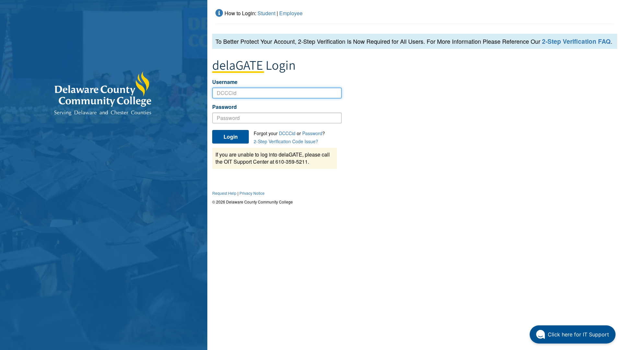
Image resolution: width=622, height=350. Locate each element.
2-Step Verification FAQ (576, 41)
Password (224, 107)
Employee (291, 13)
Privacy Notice (252, 193)
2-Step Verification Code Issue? (286, 141)
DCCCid (287, 133)
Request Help (224, 193)
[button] (573, 334)
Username (224, 82)
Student (266, 13)
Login (231, 136)
